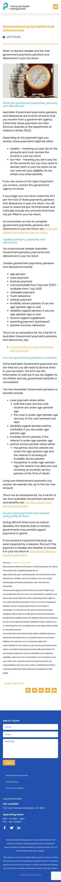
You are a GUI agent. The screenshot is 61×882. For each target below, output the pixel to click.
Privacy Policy (12, 781)
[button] (55, 6)
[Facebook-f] (4, 828)
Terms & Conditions (15, 788)
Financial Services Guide (17, 775)
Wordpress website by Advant (30, 875)
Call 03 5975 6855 (12, 798)
